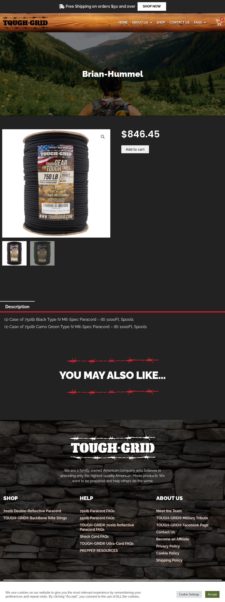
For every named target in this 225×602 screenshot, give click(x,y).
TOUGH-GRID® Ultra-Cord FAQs (107, 543)
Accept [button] (212, 594)
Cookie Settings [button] (189, 594)
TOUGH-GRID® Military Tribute (182, 518)
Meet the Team (169, 511)
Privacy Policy (168, 546)
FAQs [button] (198, 22)
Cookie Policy (167, 553)
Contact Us (165, 532)
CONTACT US (180, 22)
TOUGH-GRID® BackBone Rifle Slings (35, 518)
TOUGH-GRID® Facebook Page (182, 525)
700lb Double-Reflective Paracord (32, 511)
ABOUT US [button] (140, 22)
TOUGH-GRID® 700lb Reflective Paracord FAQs (107, 527)
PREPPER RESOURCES (99, 550)
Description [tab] (17, 306)
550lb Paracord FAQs (97, 518)
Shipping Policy (169, 560)
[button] (103, 137)
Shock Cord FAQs (94, 536)
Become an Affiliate (172, 539)
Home (123, 22)
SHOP (161, 22)
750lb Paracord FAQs (97, 511)
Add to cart (135, 149)
